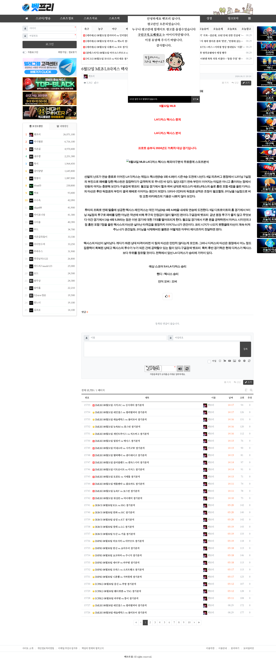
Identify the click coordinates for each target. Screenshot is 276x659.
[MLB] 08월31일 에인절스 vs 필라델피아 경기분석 (121, 412)
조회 (242, 398)
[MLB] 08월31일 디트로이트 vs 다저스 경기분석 (119, 469)
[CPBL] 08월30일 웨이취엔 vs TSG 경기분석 (118, 591)
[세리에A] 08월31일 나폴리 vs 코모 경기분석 (108, 47)
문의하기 (235, 648)
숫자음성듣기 (180, 368)
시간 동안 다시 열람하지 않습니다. (143, 99)
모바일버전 (248, 648)
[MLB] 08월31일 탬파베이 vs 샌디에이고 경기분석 (121, 455)
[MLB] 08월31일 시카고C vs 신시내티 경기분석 (119, 405)
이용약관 (210, 648)
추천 (250, 398)
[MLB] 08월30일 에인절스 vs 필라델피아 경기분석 (121, 605)
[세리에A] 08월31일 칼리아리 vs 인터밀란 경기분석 (111, 35)
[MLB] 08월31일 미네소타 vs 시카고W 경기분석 (120, 448)
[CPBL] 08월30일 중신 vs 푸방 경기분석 (115, 584)
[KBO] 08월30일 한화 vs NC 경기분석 (114, 512)
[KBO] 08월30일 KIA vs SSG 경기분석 (115, 505)
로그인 (50, 44)
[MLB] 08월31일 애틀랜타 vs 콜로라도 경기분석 (119, 484)
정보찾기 (72, 52)
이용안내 (222, 648)
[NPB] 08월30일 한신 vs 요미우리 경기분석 (117, 548)
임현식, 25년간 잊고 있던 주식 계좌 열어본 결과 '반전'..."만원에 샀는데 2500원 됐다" (208, 41)
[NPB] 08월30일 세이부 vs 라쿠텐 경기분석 (117, 563)
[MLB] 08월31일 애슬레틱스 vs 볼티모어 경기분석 (121, 419)
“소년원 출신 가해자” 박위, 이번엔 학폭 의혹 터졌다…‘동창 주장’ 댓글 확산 (208, 59)
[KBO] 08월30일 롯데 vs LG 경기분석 (114, 527)
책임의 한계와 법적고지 (93, 648)
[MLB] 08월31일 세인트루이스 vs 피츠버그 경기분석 (122, 434)
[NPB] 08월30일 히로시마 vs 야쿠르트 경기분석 (119, 541)
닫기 (195, 99)
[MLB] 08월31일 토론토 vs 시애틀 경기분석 (117, 477)
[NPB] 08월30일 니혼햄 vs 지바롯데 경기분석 (118, 577)
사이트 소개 (27, 648)
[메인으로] (26, 18)
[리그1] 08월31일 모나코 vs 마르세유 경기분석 (109, 59)
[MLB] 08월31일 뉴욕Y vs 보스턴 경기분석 (117, 491)
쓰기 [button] (247, 83)
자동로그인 (33, 52)
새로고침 (187, 368)
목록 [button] (226, 83)
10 (189, 622)
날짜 (231, 398)
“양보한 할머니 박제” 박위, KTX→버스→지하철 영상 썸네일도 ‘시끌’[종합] (208, 47)
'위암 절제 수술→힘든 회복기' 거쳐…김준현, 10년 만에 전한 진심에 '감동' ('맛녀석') (208, 35)
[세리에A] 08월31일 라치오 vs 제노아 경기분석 (109, 41)
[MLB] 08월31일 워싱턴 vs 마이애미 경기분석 (118, 498)
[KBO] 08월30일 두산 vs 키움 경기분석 (115, 534)
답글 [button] (236, 83)
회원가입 (62, 52)
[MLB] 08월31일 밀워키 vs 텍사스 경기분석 (117, 441)
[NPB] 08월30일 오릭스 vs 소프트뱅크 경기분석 (119, 570)
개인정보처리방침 (45, 648)
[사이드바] (249, 18)
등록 (245, 349)
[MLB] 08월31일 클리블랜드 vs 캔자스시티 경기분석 (122, 462)
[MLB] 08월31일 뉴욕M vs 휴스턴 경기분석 (117, 427)
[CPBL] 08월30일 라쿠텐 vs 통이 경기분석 (116, 598)
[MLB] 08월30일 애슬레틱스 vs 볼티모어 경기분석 (121, 613)
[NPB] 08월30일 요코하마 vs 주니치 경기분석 (118, 555)
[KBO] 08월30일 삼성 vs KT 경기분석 (114, 520)
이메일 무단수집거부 (67, 648)
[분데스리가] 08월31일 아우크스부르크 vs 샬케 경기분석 (114, 53)
